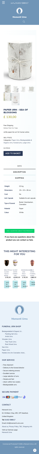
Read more (33, 283)
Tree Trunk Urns (10, 342)
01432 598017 (21, 3)
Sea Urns (5, 347)
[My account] (20, 21)
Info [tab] (19, 166)
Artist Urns (9, 336)
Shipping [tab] (19, 178)
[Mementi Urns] (19, 15)
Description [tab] (19, 172)
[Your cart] (16, 21)
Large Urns (26, 143)
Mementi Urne (7, 432)
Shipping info (27, 427)
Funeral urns (17, 143)
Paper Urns (16, 140)
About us (5, 427)
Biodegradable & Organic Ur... (12, 331)
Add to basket (13, 153)
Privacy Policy (13, 427)
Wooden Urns (7, 339)
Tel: (3, 420)
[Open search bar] (24, 22)
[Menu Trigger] (3, 2)
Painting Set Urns (11, 334)
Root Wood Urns (11, 344)
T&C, (20, 427)
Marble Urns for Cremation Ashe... (13, 353)
